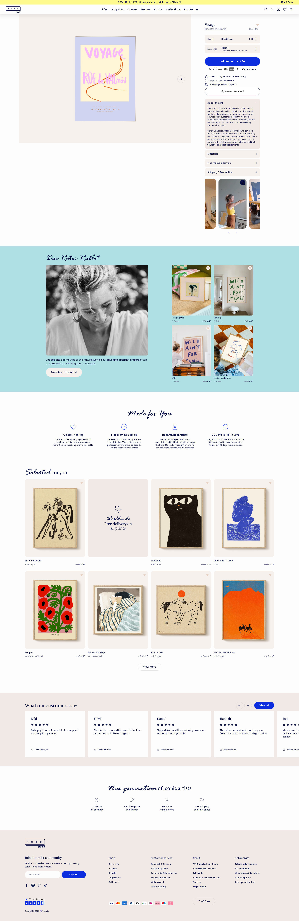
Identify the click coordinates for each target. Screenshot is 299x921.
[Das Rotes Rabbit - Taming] (233, 290)
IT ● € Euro (287, 2)
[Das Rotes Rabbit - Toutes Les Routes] (233, 350)
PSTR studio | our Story (205, 864)
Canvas (132, 9)
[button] (232, 39)
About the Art (215, 102)
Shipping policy (159, 868)
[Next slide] (181, 79)
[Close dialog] (292, 828)
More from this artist (64, 372)
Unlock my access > (258, 906)
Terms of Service (160, 877)
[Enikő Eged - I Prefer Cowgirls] (55, 518)
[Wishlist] (285, 9)
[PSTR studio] (13, 9)
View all (264, 705)
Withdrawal (157, 882)
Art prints (118, 9)
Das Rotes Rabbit (215, 29)
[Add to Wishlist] (257, 25)
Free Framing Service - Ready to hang (228, 76)
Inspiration (191, 9)
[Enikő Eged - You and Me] (181, 610)
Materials (212, 153)
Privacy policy (158, 886)
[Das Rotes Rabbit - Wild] (191, 350)
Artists (158, 9)
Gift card (114, 882)
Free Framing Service (219, 163)
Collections (173, 9)
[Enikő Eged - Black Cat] (181, 518)
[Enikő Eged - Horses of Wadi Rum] (244, 610)
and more (251, 69)
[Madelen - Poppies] (55, 610)
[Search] (265, 9)
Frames (145, 9)
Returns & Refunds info (164, 873)
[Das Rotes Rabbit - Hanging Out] (191, 290)
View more (149, 667)
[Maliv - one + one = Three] (244, 518)
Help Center (199, 886)
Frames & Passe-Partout (207, 877)
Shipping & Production (220, 172)
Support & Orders (161, 864)
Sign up (73, 874)
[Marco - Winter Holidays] (118, 610)
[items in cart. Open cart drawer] (290, 9)
